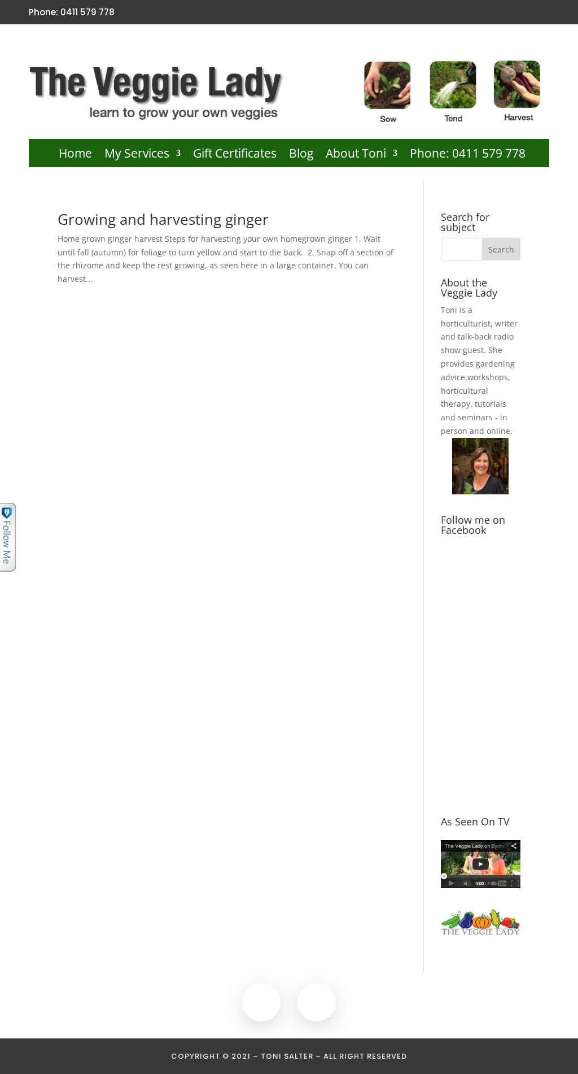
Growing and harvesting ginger (163, 219)
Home (75, 155)
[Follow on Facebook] (522, 12)
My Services (136, 155)
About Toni (356, 155)
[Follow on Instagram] (542, 12)
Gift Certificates (235, 155)
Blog (301, 155)
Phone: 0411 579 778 (468, 155)
